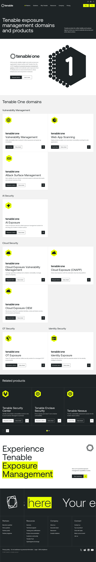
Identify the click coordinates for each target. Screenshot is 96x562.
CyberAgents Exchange (32, 541)
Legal (35, 549)
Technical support (31, 527)
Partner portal (6, 530)
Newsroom (53, 530)
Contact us (77, 525)
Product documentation (32, 533)
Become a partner (7, 525)
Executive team (54, 527)
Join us (76, 536)
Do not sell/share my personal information (22, 549)
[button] (3, 430)
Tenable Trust (30, 539)
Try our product (78, 527)
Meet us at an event (79, 533)
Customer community (32, 536)
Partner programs (7, 533)
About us (52, 525)
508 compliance (43, 549)
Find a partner (6, 527)
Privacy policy (6, 549)
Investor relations (54, 533)
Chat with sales (78, 530)
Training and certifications (33, 530)
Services (28, 525)
